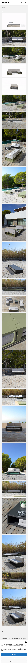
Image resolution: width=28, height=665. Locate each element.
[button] (26, 641)
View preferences (14, 661)
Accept (14, 654)
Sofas (3, 7)
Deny (14, 658)
